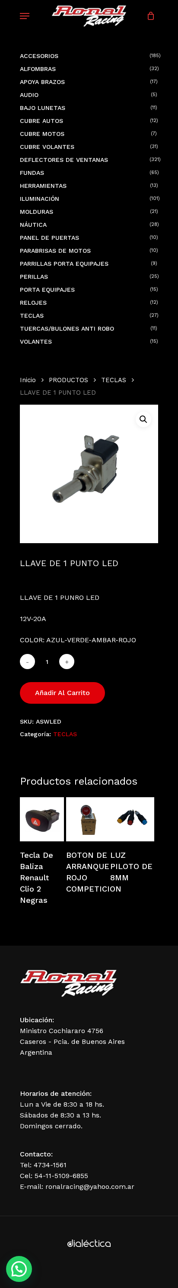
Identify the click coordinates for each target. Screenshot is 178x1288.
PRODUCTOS (68, 380)
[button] (143, 419)
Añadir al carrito (62, 693)
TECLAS (113, 380)
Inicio (28, 380)
